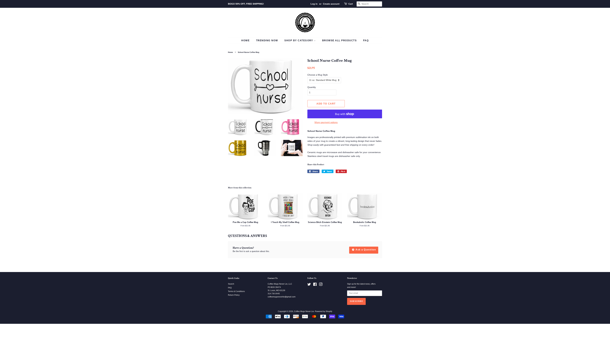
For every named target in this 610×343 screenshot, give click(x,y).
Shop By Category (299, 40)
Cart (350, 4)
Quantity (311, 87)
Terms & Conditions (236, 291)
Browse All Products (339, 40)
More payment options (326, 122)
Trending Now (267, 40)
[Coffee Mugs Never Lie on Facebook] (315, 285)
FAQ (366, 40)
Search (231, 284)
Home (245, 40)
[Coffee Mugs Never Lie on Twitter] (309, 285)
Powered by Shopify (323, 311)
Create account (331, 4)
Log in (314, 4)
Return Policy (234, 295)
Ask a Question (365, 249)
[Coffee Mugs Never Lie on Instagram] (320, 285)
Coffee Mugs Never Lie (304, 311)
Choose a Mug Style (317, 75)
